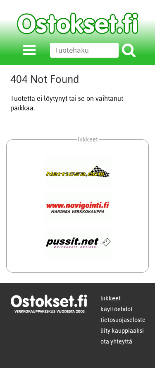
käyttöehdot (116, 309)
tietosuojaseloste (122, 320)
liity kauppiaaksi (122, 330)
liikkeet (110, 298)
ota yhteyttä (116, 341)
